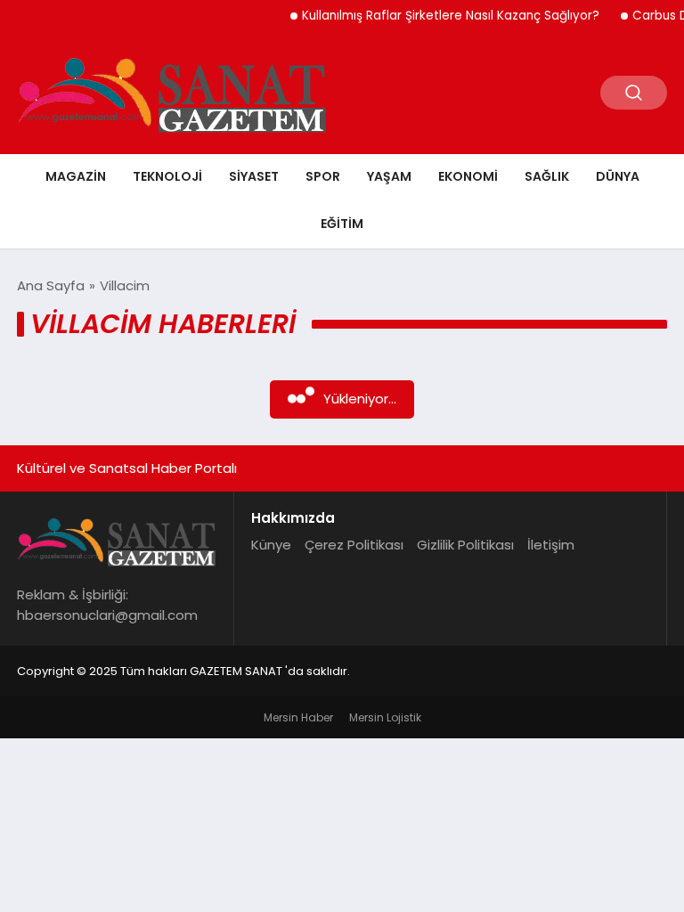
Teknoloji (167, 176)
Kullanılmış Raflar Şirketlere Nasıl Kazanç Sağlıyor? (442, 15)
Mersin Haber (298, 717)
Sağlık (547, 176)
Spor (322, 176)
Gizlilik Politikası (465, 544)
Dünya (617, 176)
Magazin (75, 176)
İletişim (550, 544)
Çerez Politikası (354, 544)
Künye (271, 544)
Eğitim (342, 223)
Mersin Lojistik (385, 717)
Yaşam (389, 176)
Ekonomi (468, 176)
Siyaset (254, 176)
